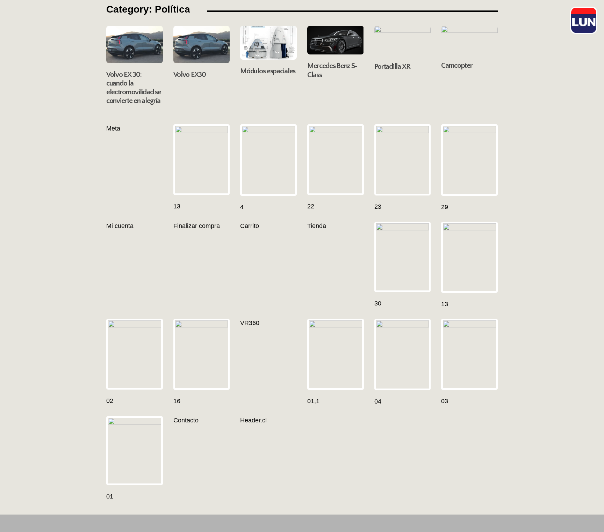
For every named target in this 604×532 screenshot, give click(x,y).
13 (176, 206)
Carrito (249, 225)
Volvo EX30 (189, 75)
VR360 (249, 322)
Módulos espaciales (267, 71)
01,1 (313, 401)
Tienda (316, 225)
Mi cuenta (120, 225)
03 (444, 401)
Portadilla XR (392, 66)
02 (109, 400)
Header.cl (253, 420)
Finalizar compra (196, 225)
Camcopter (456, 65)
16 (176, 401)
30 (377, 303)
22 (310, 206)
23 (377, 206)
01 (109, 496)
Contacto (186, 420)
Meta (113, 128)
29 (444, 207)
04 (377, 401)
